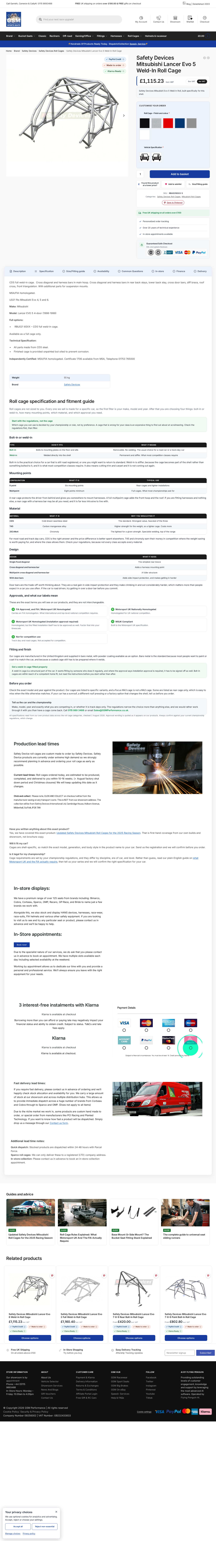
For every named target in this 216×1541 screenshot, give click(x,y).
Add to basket (180, 174)
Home (9, 51)
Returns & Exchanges (87, 1385)
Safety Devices (29, 51)
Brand (17, 51)
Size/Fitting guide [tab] (75, 271)
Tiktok (149, 1397)
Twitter (149, 1381)
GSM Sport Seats (120, 1381)
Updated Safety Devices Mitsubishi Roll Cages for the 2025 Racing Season (98, 832)
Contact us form (59, 1122)
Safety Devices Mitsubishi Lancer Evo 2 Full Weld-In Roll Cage (81, 1316)
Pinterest (151, 1389)
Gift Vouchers (48, 1393)
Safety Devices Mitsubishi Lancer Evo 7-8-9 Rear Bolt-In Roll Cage (133, 1316)
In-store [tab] (159, 271)
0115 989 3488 (76, 710)
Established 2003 (201, 4)
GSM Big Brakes (119, 1385)
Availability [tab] (103, 271)
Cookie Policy (11, 1411)
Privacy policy (29, 1533)
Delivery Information (87, 1381)
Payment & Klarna (85, 1377)
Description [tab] (19, 271)
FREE (121, 3)
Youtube (150, 1393)
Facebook (151, 1377)
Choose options (30, 1338)
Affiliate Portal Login (86, 1393)
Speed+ (134, 44)
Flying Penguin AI (190, 1397)
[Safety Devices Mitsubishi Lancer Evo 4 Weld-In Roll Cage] (204, 57)
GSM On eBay (118, 1389)
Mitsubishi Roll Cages (191, 196)
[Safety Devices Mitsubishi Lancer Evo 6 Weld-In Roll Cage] (208, 57)
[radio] (145, 123)
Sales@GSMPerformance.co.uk (111, 710)
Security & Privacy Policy (34, 1411)
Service (141, 44)
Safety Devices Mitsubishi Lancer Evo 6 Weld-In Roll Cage (29, 1316)
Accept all (18, 1526)
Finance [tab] (180, 271)
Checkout (204, 21)
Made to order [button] (37, 1327)
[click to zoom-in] (67, 116)
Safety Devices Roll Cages (51, 51)
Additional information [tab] (44, 271)
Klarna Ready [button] (17, 1331)
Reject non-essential (44, 1526)
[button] (115, 59)
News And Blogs (49, 1389)
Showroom (175, 21)
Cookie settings (144, 1411)
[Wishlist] (52, 1269)
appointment (12, 1380)
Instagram (151, 1385)
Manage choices (12, 1533)
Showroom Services (51, 1385)
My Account (141, 21)
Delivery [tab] (201, 271)
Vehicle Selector (50, 1381)
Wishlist (190, 21)
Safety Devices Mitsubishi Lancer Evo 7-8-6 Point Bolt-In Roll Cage (185, 1316)
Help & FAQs (117, 1397)
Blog (188, 4)
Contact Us (158, 21)
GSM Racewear (119, 1377)
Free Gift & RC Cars (86, 1397)
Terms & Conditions (86, 1389)
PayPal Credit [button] (17, 1327)
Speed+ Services (120, 1393)
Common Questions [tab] (132, 271)
